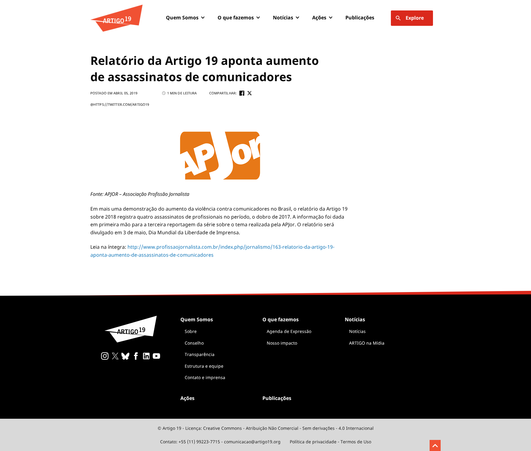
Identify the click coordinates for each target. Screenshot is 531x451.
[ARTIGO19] (116, 18)
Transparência (199, 354)
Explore (415, 17)
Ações (319, 17)
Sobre (191, 331)
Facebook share (241, 93)
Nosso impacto (282, 343)
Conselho (194, 343)
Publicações (359, 17)
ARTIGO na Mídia (366, 343)
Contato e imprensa (205, 377)
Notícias (357, 331)
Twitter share (249, 93)
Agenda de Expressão (289, 331)
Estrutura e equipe (204, 366)
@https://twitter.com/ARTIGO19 (119, 104)
